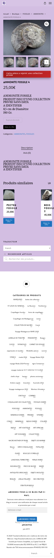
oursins (44, 351)
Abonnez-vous (27, 519)
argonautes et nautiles (15, 351)
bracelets (26, 383)
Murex (12, 447)
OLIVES (17, 453)
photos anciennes (36, 376)
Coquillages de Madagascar (23, 319)
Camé (38, 325)
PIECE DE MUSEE (30, 466)
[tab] (27, 147)
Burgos (42, 338)
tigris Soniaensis (38, 363)
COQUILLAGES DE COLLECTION (19, 402)
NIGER (41, 466)
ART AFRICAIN (38, 428)
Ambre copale (15, 383)
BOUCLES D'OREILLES (31, 453)
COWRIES (32, 396)
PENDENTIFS (32, 338)
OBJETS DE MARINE (38, 440)
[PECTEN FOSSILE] (8, 194)
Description (27, 147)
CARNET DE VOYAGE (37, 344)
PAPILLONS (40, 447)
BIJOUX (13, 428)
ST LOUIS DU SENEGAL (16, 306)
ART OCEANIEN (20, 434)
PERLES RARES (37, 460)
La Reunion (31, 306)
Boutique (15, 14)
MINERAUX (19, 421)
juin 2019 (26, 529)
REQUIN (13, 479)
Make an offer (10, 127)
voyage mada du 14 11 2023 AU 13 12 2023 (27, 370)
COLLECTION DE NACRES (23, 325)
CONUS (9, 421)
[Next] (46, 62)
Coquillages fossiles (18, 312)
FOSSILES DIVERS (40, 402)
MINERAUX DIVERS (17, 415)
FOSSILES (26, 14)
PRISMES (30, 415)
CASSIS (12, 344)
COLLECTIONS (34, 434)
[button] (50, 3)
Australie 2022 (38, 383)
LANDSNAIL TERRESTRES (20, 460)
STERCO (13, 357)
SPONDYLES (22, 344)
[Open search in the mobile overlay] (27, 259)
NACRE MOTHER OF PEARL (18, 440)
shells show (15, 376)
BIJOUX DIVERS (31, 421)
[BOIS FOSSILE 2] (46, 194)
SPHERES (40, 415)
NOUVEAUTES (15, 466)
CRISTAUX (22, 396)
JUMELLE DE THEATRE (17, 338)
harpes (24, 376)
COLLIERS (43, 421)
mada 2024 (23, 357)
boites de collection (32, 299)
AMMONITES (38, 14)
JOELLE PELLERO (24, 479)
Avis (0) (27, 152)
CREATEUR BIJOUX (27, 485)
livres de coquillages (35, 312)
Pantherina (42, 306)
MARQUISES (17, 299)
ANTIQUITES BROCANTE (19, 472)
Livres (38, 319)
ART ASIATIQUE (24, 428)
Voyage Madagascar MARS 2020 (27, 331)
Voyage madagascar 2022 (18, 389)
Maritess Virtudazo (38, 389)
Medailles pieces (32, 351)
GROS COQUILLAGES (25, 447)
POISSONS (16, 408)
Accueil (6, 14)
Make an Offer (9, 221)
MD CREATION (38, 479)
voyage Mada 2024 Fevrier (19, 363)
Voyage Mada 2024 (37, 357)
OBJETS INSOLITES (37, 472)
